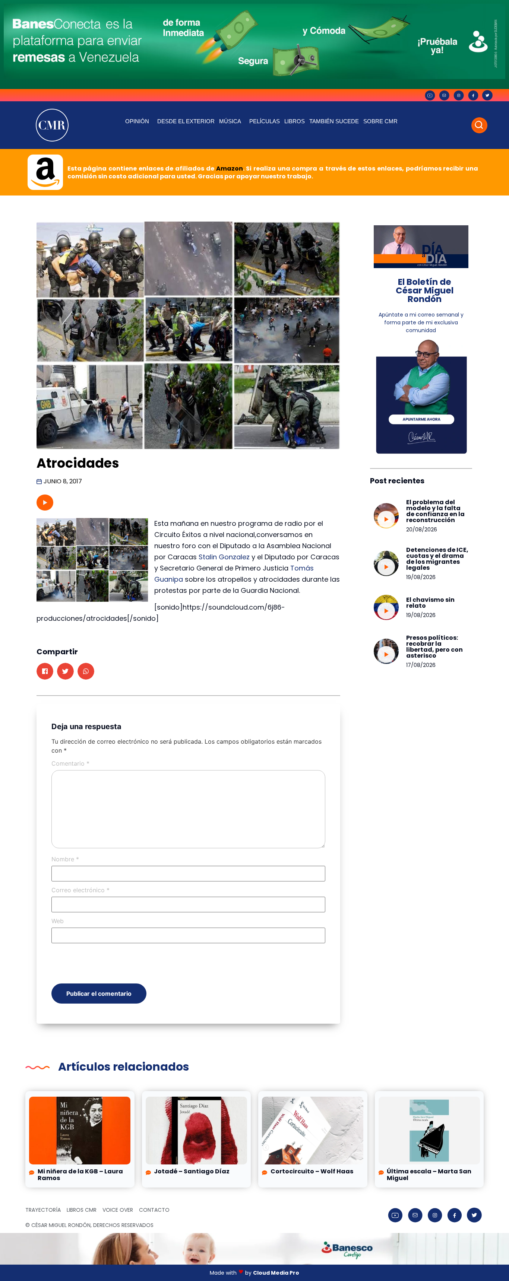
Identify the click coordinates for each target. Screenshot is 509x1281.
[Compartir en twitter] (65, 671)
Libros (294, 121)
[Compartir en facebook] (45, 671)
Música (230, 121)
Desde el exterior (186, 121)
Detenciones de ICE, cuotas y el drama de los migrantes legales (437, 559)
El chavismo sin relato (430, 602)
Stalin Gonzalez (224, 557)
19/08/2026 (421, 577)
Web (57, 921)
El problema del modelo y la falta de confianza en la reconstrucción (435, 511)
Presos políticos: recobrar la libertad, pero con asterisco (434, 646)
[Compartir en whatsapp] (86, 671)
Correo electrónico (80, 890)
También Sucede (334, 121)
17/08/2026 (421, 665)
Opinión (137, 121)
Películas (264, 121)
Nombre (65, 859)
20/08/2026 (421, 529)
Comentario (70, 763)
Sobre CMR (380, 121)
